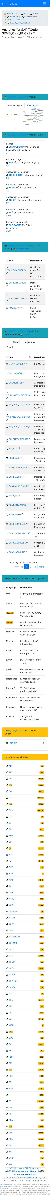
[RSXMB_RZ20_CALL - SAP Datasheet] (26, 363)
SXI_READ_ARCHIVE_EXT (18, 417)
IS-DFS (12, 917)
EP (10, 842)
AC (10, 766)
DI (10, 823)
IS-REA (12, 987)
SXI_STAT (13, 448)
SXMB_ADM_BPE (17, 467)
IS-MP (12, 962)
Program (13, 742)
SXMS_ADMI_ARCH (18, 533)
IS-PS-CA (13, 981)
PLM (11, 1057)
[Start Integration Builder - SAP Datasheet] (20, 495)
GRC (11, 867)
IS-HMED (13, 943)
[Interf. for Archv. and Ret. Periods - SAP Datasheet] (7, 285)
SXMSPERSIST (17, 19)
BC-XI (35, 13)
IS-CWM (13, 911)
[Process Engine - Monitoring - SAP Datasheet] (27, 523)
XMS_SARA (14, 307)
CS (10, 816)
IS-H (11, 930)
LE (10, 1012)
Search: (10, 347)
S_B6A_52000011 (17, 364)
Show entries (24, 342)
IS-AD (11, 898)
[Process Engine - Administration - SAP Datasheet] (26, 467)
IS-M (11, 955)
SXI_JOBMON (15, 373)
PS (10, 1082)
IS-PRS (12, 974)
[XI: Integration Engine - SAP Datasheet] (15, 162)
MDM (11, 1025)
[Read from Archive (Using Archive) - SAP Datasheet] (29, 404)
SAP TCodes (9, 3)
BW (10, 791)
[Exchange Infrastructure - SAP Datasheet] (15, 199)
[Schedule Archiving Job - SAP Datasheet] (29, 533)
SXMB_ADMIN (15, 476)
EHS (11, 835)
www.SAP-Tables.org (29, 1168)
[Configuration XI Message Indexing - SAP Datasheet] (26, 552)
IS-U (11, 1000)
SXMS (12, 162)
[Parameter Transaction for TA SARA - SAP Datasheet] (21, 307)
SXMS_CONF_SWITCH (16, 298)
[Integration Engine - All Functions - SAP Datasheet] (23, 476)
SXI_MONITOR (15, 382)
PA (10, 1044)
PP (10, 1070)
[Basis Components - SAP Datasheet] (12, 212)
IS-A (11, 892)
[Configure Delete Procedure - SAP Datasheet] (7, 301)
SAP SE (2, 1194)
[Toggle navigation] (44, 3)
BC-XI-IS (14, 16)
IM (10, 886)
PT (10, 1094)
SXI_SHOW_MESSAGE (19, 439)
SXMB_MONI (15, 514)
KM (10, 1006)
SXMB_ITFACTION (17, 282)
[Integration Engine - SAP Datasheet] (22, 174)
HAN (11, 873)
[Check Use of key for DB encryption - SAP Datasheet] (34, 32)
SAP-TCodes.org (5, 1184)
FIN (10, 854)
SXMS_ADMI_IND (17, 552)
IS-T (11, 993)
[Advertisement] (25, 67)
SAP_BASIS (12, 13)
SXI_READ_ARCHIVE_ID (20, 426)
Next (41, 566)
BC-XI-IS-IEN (30, 16)
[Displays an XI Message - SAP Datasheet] (7, 442)
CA (10, 797)
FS (10, 861)
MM (10, 1032)
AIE (10, 772)
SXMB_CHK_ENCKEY (20, 22)
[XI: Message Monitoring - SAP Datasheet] (24, 382)
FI (10, 848)
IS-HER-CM (14, 936)
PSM (11, 1088)
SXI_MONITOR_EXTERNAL (18, 395)
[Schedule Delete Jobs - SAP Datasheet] (27, 542)
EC (10, 829)
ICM (11, 879)
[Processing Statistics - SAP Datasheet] (19, 448)
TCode (9, 357)
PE (10, 1050)
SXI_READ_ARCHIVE (18, 404)
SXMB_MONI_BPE (17, 524)
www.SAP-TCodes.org (30, 1177)
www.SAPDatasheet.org (16, 1171)
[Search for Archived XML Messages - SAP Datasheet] (7, 420)
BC (24, 13)
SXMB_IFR (13, 495)
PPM (11, 1075)
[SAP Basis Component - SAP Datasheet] (20, 224)
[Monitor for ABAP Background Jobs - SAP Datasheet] (23, 373)
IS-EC (11, 924)
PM (10, 1063)
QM (10, 1107)
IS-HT (11, 949)
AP (10, 778)
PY (10, 1101)
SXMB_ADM (14, 458)
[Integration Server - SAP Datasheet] (18, 187)
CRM (11, 810)
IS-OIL (12, 968)
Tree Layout (32, 105)
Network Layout (14, 105)
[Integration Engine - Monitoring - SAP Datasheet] (22, 514)
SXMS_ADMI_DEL (17, 542)
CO (10, 804)
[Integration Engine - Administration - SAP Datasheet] (21, 457)
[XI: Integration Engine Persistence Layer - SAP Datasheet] (24, 146)
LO (10, 1019)
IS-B (11, 905)
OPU (11, 1038)
